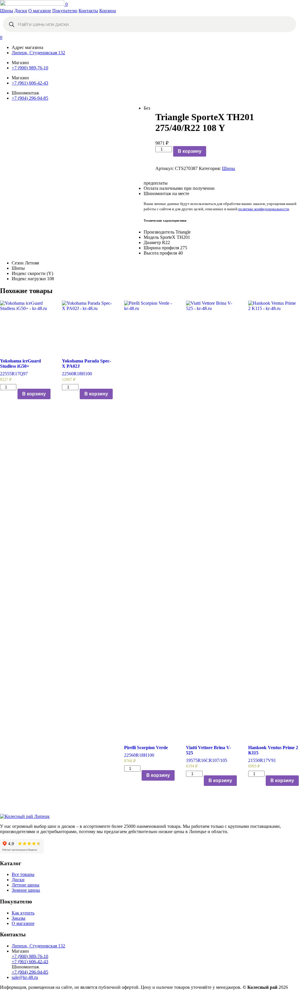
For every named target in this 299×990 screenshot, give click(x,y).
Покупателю (64, 10)
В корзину (189, 151)
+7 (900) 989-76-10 (30, 67)
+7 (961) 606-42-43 (30, 82)
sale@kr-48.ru (25, 977)
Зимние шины (26, 890)
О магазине (39, 10)
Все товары (23, 874)
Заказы (18, 918)
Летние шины (25, 884)
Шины (6, 10)
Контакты (88, 10)
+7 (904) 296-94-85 (30, 98)
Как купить (23, 912)
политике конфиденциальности (263, 209)
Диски (20, 10)
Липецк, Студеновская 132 (38, 52)
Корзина (107, 10)
